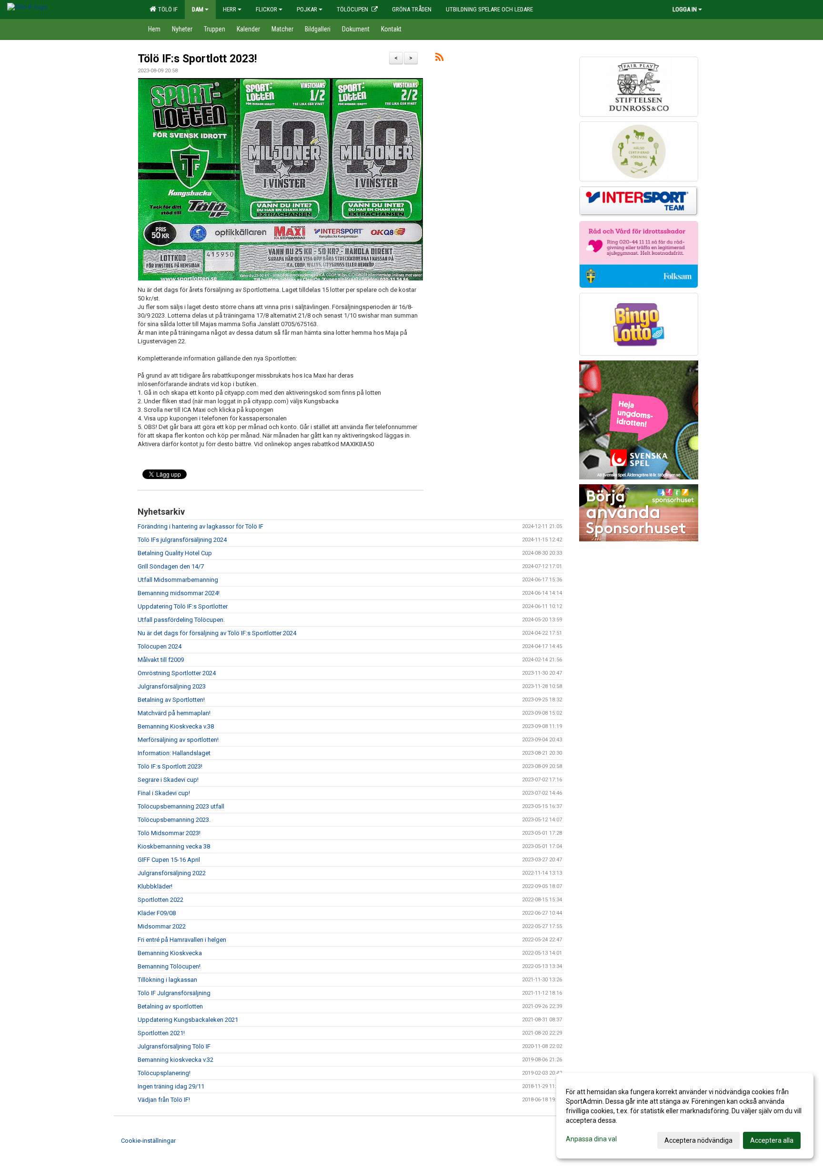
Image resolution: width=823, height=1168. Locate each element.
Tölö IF (166, 9)
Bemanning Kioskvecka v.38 (176, 726)
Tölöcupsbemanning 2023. (174, 819)
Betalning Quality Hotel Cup (175, 553)
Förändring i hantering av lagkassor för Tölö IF (200, 526)
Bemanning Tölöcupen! (169, 966)
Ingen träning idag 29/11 (171, 1086)
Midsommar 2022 (162, 926)
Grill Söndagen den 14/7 (171, 566)
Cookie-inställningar (148, 1140)
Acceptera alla (771, 1140)
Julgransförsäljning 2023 (172, 686)
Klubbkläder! (155, 886)
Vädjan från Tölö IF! (164, 1099)
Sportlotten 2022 (160, 899)
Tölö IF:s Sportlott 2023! (197, 58)
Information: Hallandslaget (174, 753)
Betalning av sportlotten (170, 1006)
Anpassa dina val (591, 1139)
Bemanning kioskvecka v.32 (175, 1059)
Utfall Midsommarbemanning (178, 579)
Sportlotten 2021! (161, 1033)
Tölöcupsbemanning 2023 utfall (181, 806)
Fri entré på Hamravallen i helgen (182, 939)
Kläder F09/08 (157, 913)
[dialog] (684, 1115)
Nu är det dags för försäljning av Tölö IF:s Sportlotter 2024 (217, 633)
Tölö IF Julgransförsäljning (174, 993)
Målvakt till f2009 (161, 659)
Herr (229, 9)
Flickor (266, 9)
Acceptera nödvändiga (698, 1140)
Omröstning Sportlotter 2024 (177, 673)
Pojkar (307, 9)
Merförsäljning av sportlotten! (178, 739)
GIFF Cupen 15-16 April (169, 859)
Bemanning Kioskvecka (170, 953)
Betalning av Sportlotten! (171, 699)
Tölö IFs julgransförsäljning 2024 (182, 539)
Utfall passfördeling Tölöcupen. (181, 619)
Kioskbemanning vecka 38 (174, 846)
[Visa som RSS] (439, 58)
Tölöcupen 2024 (159, 646)
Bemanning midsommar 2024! (179, 593)
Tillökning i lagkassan (167, 979)
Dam (197, 9)
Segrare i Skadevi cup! (168, 779)
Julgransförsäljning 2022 (172, 873)
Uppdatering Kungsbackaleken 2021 (188, 1019)
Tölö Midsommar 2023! (169, 833)
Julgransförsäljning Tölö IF (174, 1046)
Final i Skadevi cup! (164, 793)
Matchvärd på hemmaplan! (174, 713)
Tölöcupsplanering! (164, 1073)
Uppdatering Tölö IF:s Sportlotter (183, 606)
